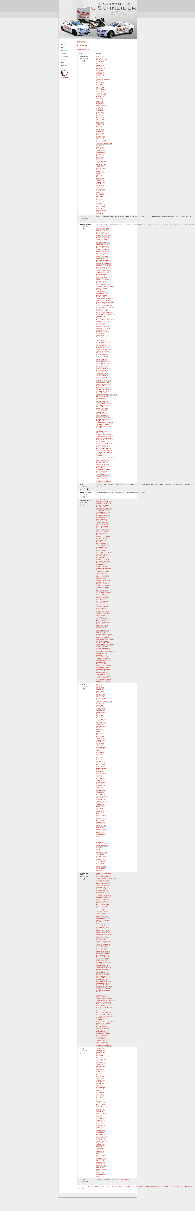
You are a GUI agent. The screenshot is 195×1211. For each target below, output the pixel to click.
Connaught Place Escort (103, 79)
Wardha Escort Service (102, 611)
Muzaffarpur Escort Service (103, 389)
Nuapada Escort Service (103, 988)
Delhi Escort (99, 81)
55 (166, 1186)
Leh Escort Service (101, 533)
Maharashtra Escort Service (104, 300)
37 (135, 1186)
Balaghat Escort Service (102, 620)
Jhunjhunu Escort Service (103, 272)
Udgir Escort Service (102, 608)
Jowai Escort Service (102, 911)
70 (192, 1186)
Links (62, 62)
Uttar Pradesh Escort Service (104, 305)
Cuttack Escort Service (102, 958)
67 (186, 1186)
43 (145, 1186)
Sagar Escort (99, 157)
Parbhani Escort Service (103, 598)
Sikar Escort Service (101, 288)
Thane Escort (100, 180)
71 (193, 1186)
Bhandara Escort (101, 164)
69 (190, 1186)
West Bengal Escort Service (104, 482)
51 (159, 1186)
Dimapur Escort (100, 194)
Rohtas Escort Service (102, 400)
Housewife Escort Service (103, 347)
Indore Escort (100, 149)
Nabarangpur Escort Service (104, 986)
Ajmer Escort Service (102, 230)
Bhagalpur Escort (101, 868)
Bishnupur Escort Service (103, 883)
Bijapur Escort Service (102, 415)
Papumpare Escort (101, 852)
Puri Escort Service (101, 992)
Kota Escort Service (101, 277)
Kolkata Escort (100, 836)
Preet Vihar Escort (101, 84)
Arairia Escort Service (102, 354)
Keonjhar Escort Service (103, 974)
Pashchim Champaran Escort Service (106, 394)
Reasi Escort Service (102, 542)
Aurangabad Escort (101, 865)
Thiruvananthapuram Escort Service (106, 878)
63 (179, 1186)
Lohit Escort (99, 851)
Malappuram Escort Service (104, 873)
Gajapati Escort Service (102, 965)
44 (147, 1186)
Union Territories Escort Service (105, 307)
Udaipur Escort (100, 789)
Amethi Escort (100, 811)
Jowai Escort (99, 187)
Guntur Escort (100, 842)
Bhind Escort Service (102, 625)
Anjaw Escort (99, 847)
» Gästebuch (64, 77)
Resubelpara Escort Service (104, 901)
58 (171, 1186)
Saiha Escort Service (102, 924)
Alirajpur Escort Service (102, 615)
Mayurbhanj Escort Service (103, 985)
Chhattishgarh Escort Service (104, 297)
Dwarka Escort (100, 82)
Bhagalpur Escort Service (103, 363)
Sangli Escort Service (102, 601)
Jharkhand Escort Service (103, 321)
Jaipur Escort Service (102, 239)
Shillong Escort (100, 189)
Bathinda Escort (100, 206)
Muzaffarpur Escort (101, 60)
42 (143, 1186)
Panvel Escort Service (102, 596)
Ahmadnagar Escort (101, 161)
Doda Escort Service (102, 519)
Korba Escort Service (102, 428)
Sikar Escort (99, 787)
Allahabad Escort (101, 810)
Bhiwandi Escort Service (103, 559)
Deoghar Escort (100, 131)
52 (160, 1186)
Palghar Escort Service (102, 594)
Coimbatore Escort (101, 794)
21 (107, 1186)
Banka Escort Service (102, 359)
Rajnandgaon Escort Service (104, 508)
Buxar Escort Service (102, 367)
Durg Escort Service (101, 421)
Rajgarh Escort (100, 154)
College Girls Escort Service (104, 353)
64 (181, 1186)
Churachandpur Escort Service (104, 894)
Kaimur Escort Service (102, 377)
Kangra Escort (100, 117)
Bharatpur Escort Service (103, 248)
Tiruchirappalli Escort (102, 801)
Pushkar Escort (100, 785)
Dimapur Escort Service (102, 927)
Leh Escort (99, 126)
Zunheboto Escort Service (103, 944)
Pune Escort (99, 177)
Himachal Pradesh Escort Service (105, 319)
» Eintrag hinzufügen (83, 49)
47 (152, 1186)
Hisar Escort (99, 108)
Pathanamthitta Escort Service (104, 876)
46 (150, 1186)
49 (155, 1186)
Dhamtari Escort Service (103, 419)
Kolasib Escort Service (102, 917)
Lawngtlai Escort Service (103, 918)
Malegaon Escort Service (103, 580)
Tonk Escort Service (101, 291)
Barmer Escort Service (102, 246)
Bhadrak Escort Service (102, 955)
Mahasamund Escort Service (104, 501)
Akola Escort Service (102, 554)
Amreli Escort (100, 91)
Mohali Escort (100, 213)
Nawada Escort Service (102, 393)
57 (169, 1186)
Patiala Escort (100, 775)
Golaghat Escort (100, 858)
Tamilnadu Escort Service (103, 337)
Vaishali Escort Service (102, 412)
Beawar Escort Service (102, 232)
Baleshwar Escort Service (103, 951)
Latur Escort (99, 170)
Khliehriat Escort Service (103, 899)
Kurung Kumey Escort (102, 849)
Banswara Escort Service (103, 242)
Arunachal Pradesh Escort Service (105, 314)
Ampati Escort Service (102, 906)
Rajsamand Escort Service (103, 284)
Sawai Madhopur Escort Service (105, 286)
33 (128, 1186)
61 (176, 1186)
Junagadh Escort (101, 95)
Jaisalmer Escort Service (103, 267)
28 (119, 1186)
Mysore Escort (100, 138)
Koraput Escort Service (102, 979)
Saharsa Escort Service (102, 401)
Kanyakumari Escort (101, 798)
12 (91, 1186)
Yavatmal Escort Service (103, 613)
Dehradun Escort (101, 829)
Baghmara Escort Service (103, 904)
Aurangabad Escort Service (103, 358)
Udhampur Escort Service (103, 549)
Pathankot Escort (101, 773)
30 (123, 1186)
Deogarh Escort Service (102, 960)
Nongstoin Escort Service (103, 913)
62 (178, 1186)
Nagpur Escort (100, 173)
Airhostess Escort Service (103, 346)
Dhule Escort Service (102, 564)
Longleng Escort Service (103, 932)
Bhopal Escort (100, 145)
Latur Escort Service (101, 578)
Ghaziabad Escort (101, 817)
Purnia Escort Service (102, 398)
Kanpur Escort (100, 820)
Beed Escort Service (101, 557)
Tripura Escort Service (102, 340)
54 (164, 1186)
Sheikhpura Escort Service (103, 403)
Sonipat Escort (100, 116)
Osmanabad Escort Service (103, 592)
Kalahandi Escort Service (103, 976)
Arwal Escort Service (102, 356)
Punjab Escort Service (102, 304)
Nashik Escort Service (102, 590)
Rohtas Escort (100, 65)
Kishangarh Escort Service (103, 235)
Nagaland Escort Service (103, 332)
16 (98, 1186)
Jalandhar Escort (101, 210)
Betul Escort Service (101, 624)
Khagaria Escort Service (103, 379)
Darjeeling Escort (101, 834)
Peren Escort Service (102, 938)
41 (141, 1186)
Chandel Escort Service (102, 892)
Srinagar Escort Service (102, 547)
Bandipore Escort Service (103, 514)
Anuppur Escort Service (102, 617)
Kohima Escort (100, 196)
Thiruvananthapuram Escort (104, 143)
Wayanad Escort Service (103, 882)
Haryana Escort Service (102, 293)
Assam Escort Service (102, 316)
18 (102, 1186)
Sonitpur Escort (100, 861)
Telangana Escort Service (103, 339)
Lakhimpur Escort (101, 860)
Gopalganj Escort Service (103, 372)
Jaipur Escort (99, 780)
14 (95, 1186)
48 (154, 1186)
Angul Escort (99, 199)
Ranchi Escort (100, 133)
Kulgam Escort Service (102, 529)
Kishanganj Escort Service (103, 380)
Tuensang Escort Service (103, 941)
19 (104, 1186)
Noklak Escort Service (102, 946)
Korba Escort (99, 70)
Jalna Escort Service (102, 573)
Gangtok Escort (100, 790)
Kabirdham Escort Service (103, 426)
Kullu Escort (99, 121)
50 (157, 1186)
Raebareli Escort (101, 825)
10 (88, 1186)
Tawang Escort (100, 854)
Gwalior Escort (100, 147)
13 (93, 1186)
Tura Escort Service (101, 910)
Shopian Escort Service (102, 545)
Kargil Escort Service (102, 524)
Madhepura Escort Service (103, 384)
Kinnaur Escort (100, 119)
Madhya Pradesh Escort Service (105, 302)
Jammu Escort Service (102, 522)
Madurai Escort (100, 799)
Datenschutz (81, 41)
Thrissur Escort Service (102, 880)
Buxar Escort (99, 56)
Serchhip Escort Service (102, 925)
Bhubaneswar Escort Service (104, 957)
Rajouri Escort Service (102, 538)
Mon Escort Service (101, 936)
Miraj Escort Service (101, 582)
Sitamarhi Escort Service (103, 407)
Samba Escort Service (102, 543)
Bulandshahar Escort (102, 815)
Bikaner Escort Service (102, 251)
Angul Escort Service (102, 948)
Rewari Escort (100, 112)
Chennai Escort (100, 792)
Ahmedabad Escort (101, 89)
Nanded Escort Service (102, 587)
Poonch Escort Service (102, 535)
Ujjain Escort (99, 159)
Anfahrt (63, 59)
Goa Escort (99, 86)
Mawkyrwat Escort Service (103, 908)
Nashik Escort (100, 175)
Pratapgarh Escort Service (103, 283)
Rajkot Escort (100, 96)
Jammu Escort (100, 124)
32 (126, 1186)
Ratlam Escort (100, 156)
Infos (62, 47)
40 (140, 1186)
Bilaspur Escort (100, 68)
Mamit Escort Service (102, 922)
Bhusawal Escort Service (103, 561)
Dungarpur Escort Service (103, 262)
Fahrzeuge (64, 50)
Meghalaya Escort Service (103, 328)
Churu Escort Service (102, 256)
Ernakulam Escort (101, 140)
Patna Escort (99, 63)
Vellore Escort (100, 806)
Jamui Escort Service (102, 373)
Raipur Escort (100, 74)
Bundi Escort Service (102, 253)
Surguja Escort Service (102, 510)
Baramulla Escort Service (103, 515)
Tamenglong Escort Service (103, 896)
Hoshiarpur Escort (101, 208)
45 (148, 1186)
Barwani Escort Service (102, 622)
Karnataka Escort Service (103, 323)
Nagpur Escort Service (102, 585)
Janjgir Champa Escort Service (104, 422)
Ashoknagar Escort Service (103, 619)
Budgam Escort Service (102, 517)
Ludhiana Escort (100, 212)
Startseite (64, 44)
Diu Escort (99, 77)
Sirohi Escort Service (102, 290)
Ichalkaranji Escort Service (103, 570)
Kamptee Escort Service (102, 575)
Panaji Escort (100, 87)
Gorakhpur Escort (101, 819)
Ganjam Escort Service (102, 964)
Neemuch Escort (100, 152)
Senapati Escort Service (102, 889)
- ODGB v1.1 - (80, 1188)
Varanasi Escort (100, 827)
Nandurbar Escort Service (103, 589)
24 (112, 1186)
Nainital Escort (100, 832)
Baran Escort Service (102, 244)
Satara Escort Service (102, 603)
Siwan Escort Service (102, 408)
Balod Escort (99, 67)
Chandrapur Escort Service (103, 563)
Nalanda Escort (100, 61)
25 (114, 1186)
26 (116, 1186)
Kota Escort (99, 784)
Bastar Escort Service (102, 414)
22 (109, 1186)
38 (136, 1186)
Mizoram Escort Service (102, 330)
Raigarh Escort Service (102, 505)
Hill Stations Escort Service (103, 311)
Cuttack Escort (100, 201)
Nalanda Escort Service (102, 391)
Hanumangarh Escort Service (104, 265)
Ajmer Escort (99, 777)
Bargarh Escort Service (102, 953)
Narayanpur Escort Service (103, 503)
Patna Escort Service (102, 396)
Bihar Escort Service (101, 295)
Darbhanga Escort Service (103, 368)
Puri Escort (99, 203)
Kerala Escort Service (102, 325)
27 (117, 1186)
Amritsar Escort (100, 205)
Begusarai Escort (101, 866)
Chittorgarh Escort (101, 778)
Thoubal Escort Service (102, 885)
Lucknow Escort (100, 822)
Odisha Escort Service (102, 333)
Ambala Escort (100, 101)
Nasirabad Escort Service (103, 234)
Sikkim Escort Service (102, 335)
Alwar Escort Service (102, 241)
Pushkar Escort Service (102, 237)
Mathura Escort (100, 824)
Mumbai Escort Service (102, 584)
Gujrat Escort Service (102, 309)
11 (90, 1186)
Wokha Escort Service (102, 943)
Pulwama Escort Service (103, 536)
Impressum (64, 65)
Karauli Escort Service (102, 276)
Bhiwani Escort (100, 103)
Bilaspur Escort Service (102, 417)
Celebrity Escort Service (102, 351)
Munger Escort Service (102, 388)
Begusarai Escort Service (103, 361)
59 (173, 1186)
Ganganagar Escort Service (104, 263)
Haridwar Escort (100, 831)
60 (174, 1186)
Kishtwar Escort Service (102, 528)
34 (129, 1186)
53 (162, 1186)
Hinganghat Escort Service (103, 568)
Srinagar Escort (100, 128)
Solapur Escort (100, 178)
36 (133, 1186)
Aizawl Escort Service (102, 915)
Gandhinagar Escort (101, 93)
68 (188, 1186)
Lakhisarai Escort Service (103, 382)
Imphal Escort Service (102, 887)
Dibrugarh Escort (101, 856)
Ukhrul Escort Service (102, 890)
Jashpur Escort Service (102, 424)
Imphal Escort (100, 184)
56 (167, 1186)
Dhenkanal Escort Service (103, 962)
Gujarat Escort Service (102, 447)
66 (185, 1186)
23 (110, 1186)
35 (131, 1186)
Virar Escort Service (101, 610)
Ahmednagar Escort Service (104, 552)
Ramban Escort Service (102, 540)
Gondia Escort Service (102, 566)
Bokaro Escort (100, 129)
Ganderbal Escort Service (103, 521)
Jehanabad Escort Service (103, 375)
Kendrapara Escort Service (103, 981)
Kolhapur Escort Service (103, 577)
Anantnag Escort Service (103, 512)
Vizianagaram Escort (102, 845)
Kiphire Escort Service (102, 929)
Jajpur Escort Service (102, 969)
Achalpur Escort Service (102, 550)
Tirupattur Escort (100, 803)
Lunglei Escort (100, 192)
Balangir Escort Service (102, 950)
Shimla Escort (100, 122)
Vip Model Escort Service (103, 349)
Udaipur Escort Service (102, 227)
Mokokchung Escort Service (104, 934)
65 (183, 1186)
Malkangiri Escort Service (103, 983)
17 (100, 1186)
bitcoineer (99, 486)
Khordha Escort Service (102, 972)
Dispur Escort (100, 863)
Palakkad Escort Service (103, 875)
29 (121, 1186)
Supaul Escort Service (102, 410)
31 (124, 1186)
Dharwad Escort (100, 136)
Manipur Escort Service (102, 326)
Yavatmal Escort (100, 182)
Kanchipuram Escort (101, 796)
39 (138, 1186)
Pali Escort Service (101, 281)
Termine (63, 53)
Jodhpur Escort (100, 782)
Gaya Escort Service (101, 370)
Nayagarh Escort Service (103, 990)
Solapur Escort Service (102, 605)
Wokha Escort (100, 198)
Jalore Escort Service (102, 269)
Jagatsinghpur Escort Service (104, 971)
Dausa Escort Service (102, 258)
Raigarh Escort (100, 72)
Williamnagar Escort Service (104, 897)
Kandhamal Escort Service (103, 978)
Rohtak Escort (100, 114)
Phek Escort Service (101, 939)
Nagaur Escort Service (102, 279)
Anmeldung (64, 56)
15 (97, 1186)
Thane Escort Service (102, 606)
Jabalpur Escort (100, 150)
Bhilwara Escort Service (102, 249)
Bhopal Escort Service (102, 627)
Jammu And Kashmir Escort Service (106, 298)
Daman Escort (100, 75)
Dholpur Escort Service (102, 260)
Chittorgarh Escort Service (103, 255)
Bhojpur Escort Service (102, 365)
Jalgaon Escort (100, 166)
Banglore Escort (100, 135)
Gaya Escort (99, 58)
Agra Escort (99, 808)
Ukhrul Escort (100, 185)
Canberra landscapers (122, 1179)
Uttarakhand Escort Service (103, 342)
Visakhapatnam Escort (102, 844)
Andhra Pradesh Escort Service (105, 312)
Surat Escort (99, 98)
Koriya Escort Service (102, 500)
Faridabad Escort (101, 105)
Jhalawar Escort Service (103, 270)
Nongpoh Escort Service (103, 903)
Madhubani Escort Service (103, 386)
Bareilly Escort (100, 813)
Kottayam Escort (100, 142)
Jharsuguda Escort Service (103, 967)
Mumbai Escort (100, 171)
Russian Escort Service (102, 344)
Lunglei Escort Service (102, 920)
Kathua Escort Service (102, 526)
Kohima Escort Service (102, 930)
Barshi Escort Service (102, 556)
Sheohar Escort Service (102, 405)
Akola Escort (99, 163)
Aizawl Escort (100, 191)
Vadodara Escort (100, 100)
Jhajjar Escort (100, 110)
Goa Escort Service (101, 318)
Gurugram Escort (101, 107)
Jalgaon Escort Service (102, 571)
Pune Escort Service (101, 599)
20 (105, 1186)
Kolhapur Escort (100, 168)
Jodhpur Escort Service (102, 274)
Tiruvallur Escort (100, 804)
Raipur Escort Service (102, 507)
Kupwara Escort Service (102, 531)
